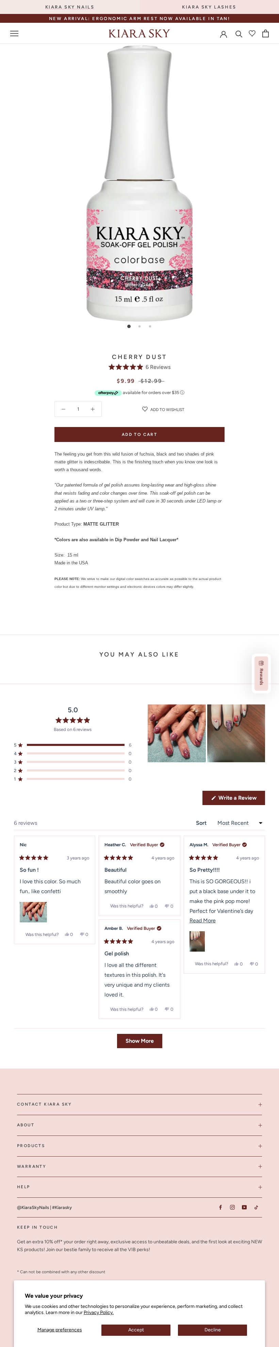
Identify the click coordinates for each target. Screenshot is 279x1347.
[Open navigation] (14, 33)
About (25, 1125)
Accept (136, 1330)
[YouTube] (244, 1207)
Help (23, 1186)
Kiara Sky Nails (70, 7)
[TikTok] (256, 1207)
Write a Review (241, 799)
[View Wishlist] (252, 33)
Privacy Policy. (99, 1312)
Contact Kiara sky (44, 1104)
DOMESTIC (161, 19)
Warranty (31, 1166)
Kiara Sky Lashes (209, 7)
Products (31, 1145)
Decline (212, 1330)
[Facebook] (220, 1207)
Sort (202, 823)
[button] (140, 367)
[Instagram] (232, 1207)
